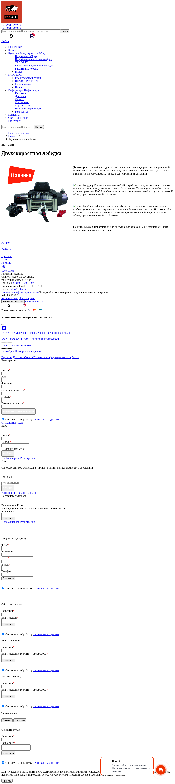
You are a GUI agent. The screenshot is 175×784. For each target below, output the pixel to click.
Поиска (38, 127)
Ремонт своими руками (28, 77)
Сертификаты (23, 105)
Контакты (14, 114)
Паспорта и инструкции (29, 351)
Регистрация (27, 458)
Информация (15, 90)
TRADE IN (21, 62)
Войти (5, 41)
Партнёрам (7, 351)
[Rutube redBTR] (32, 38)
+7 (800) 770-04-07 (12, 24)
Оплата (19, 99)
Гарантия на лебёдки (27, 68)
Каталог (13, 50)
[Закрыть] (2, 324)
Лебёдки (21, 332)
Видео (18, 71)
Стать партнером (18, 117)
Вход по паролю (26, 492)
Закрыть (7, 720)
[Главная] (11, 21)
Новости (20, 87)
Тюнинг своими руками (45, 338)
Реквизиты (21, 111)
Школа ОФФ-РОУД (26, 80)
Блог (32, 298)
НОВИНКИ (15, 47)
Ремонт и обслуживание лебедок (34, 65)
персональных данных (46, 419)
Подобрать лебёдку (26, 56)
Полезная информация (28, 108)
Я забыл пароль (10, 458)
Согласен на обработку (32, 588)
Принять (7, 781)
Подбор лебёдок (36, 332)
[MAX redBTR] (11, 38)
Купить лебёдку (17, 53)
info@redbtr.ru (18, 289)
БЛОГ (11, 74)
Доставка (20, 96)
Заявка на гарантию (13, 301)
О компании (22, 102)
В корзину (20, 720)
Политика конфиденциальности (20, 292)
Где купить (14, 120)
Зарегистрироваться (18, 411)
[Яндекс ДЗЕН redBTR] (18, 38)
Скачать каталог (34, 301)
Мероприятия (23, 83)
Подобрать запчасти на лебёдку (33, 59)
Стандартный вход (12, 422)
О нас (14, 298)
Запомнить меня (14, 448)
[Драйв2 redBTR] (25, 38)
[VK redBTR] (4, 38)
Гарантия (20, 93)
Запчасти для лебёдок (58, 332)
